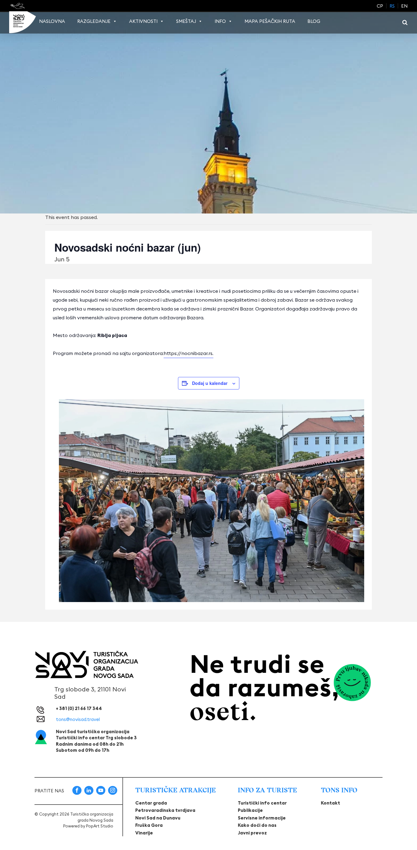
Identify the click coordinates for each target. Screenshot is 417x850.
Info (220, 21)
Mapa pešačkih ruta (270, 21)
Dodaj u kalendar (209, 383)
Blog (313, 21)
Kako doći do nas (257, 825)
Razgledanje (94, 21)
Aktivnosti (143, 21)
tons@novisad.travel (78, 719)
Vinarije (144, 833)
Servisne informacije (262, 818)
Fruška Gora (149, 825)
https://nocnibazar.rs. (188, 353)
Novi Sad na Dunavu (157, 818)
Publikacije (250, 810)
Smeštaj (186, 21)
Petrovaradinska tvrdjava (165, 810)
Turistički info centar (262, 803)
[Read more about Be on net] (18, 6)
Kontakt (330, 803)
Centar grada (151, 803)
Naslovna (52, 21)
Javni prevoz (252, 833)
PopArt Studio (99, 825)
